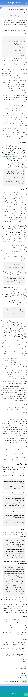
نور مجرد (11, 692)
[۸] (7, 277)
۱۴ (26, 677)
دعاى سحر (4, 156)
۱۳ (26, 675)
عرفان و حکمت (16, 692)
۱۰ (26, 668)
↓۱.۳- (22, 46)
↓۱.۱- (22, 43)
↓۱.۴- (22, 47)
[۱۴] (17, 576)
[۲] (14, 117)
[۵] (15, 197)
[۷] (14, 264)
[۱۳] (18, 546)
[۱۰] (20, 482)
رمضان (24, 20)
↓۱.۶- (22, 50)
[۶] (24, 208)
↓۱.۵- (22, 49)
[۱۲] (13, 516)
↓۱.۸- (22, 53)
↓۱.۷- (22, 52)
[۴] (23, 174)
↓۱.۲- (22, 44)
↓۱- (24, 41)
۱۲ (26, 673)
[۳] (15, 119)
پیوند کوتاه (24, 681)
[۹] (20, 310)
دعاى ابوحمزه (9, 156)
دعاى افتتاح (15, 156)
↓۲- (24, 55)
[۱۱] (15, 499)
